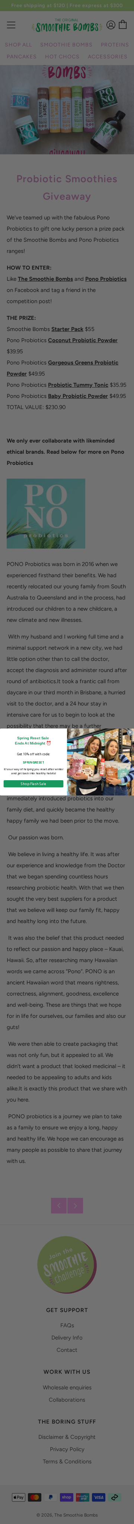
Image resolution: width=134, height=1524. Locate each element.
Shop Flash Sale (33, 783)
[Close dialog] (130, 732)
